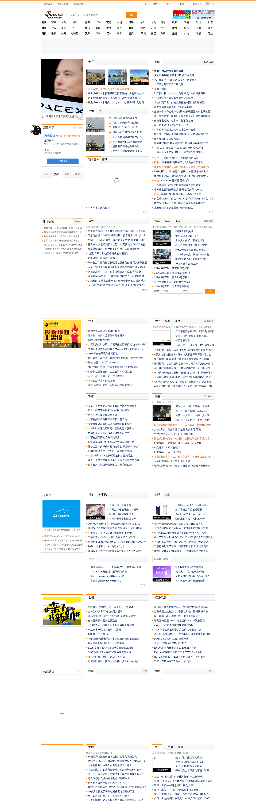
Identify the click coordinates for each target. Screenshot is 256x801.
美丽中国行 (160, 88)
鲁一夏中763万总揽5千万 (132, 280)
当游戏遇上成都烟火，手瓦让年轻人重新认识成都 (181, 611)
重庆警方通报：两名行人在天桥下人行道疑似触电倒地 (117, 189)
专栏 (142, 22)
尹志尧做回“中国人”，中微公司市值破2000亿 (185, 798)
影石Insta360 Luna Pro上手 (190, 514)
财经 (157, 320)
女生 (156, 429)
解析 (201, 227)
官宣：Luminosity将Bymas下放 (108, 576)
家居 (153, 33)
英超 (108, 22)
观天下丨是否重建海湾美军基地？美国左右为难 (113, 460)
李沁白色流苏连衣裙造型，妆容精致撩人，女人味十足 (117, 761)
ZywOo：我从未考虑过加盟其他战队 (174, 625)
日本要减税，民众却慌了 (101, 203)
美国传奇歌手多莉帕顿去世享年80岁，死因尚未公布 (116, 349)
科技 (91, 494)
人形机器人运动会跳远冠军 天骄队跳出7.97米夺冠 (181, 541)
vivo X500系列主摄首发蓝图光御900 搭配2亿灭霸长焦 (183, 537)
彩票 (163, 33)
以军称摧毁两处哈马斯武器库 (104, 437)
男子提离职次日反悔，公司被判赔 (106, 643)
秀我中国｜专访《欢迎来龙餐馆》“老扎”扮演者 (113, 367)
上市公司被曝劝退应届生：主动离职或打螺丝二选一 (182, 528)
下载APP (156, 327)
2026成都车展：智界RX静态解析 (172, 277)
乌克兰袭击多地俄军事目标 (102, 414)
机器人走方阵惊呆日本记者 (127, 131)
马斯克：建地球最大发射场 (123, 509)
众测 (63, 33)
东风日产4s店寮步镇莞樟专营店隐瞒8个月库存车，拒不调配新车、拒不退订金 (79, 144)
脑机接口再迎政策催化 (121, 514)
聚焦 (156, 424)
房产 (157, 747)
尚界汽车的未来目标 (99, 207)
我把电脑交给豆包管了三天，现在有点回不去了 (179, 523)
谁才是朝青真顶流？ (193, 757)
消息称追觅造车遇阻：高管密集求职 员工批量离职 (181, 546)
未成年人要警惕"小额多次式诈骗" (106, 193)
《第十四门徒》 (173, 452)
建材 (179, 753)
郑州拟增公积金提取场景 (174, 465)
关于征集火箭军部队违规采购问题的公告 (110, 423)
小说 (164, 402)
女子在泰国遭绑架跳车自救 (127, 137)
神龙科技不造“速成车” (187, 263)
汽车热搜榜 (208, 221)
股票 (53, 28)
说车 (186, 227)
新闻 (157, 61)
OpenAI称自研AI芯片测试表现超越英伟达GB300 (114, 523)
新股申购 (184, 327)
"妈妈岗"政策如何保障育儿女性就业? (108, 184)
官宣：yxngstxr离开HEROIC (106, 580)
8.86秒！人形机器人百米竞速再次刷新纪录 (111, 625)
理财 (177, 320)
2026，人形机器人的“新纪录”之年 (106, 546)
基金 (63, 28)
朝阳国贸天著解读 (192, 766)
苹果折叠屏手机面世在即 (122, 518)
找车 (177, 220)
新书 (156, 456)
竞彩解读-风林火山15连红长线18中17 (108, 276)
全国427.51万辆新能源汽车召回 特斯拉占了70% (180, 532)
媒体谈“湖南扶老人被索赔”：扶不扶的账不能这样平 (182, 143)
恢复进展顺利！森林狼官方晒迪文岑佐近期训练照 (115, 271)
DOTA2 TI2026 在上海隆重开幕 (171, 638)
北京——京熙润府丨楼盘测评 (177, 785)
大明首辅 (165, 434)
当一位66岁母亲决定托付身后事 (171, 125)
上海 (198, 28)
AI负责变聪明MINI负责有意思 (191, 245)
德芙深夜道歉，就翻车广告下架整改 (173, 120)
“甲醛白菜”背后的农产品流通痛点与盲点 (109, 652)
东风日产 (48, 140)
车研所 (47, 495)
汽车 (156, 194)
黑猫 (198, 22)
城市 (186, 28)
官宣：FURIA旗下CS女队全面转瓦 (173, 661)
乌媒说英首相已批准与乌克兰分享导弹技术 (111, 442)
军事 (53, 22)
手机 (53, 33)
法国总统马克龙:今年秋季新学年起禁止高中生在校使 (116, 175)
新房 (154, 753)
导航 (210, 33)
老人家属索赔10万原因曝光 (127, 141)
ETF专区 (208, 327)
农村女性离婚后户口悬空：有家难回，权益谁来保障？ (117, 787)
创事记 (75, 33)
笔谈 (198, 429)
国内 (63, 22)
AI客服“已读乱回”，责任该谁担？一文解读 (110, 607)
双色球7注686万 (136, 285)
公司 (156, 798)
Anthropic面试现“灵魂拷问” (175, 180)
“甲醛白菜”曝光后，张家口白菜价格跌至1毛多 (179, 147)
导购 (181, 227)
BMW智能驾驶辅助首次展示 (190, 250)
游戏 (91, 559)
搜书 (210, 396)
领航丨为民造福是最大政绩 (168, 70)
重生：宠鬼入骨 (168, 429)
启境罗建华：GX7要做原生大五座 (172, 281)
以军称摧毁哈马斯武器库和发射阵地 (107, 419)
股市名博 (166, 327)
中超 (119, 22)
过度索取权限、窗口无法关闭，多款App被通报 (113, 661)
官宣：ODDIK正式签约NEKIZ (170, 643)
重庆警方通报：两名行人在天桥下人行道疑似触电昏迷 (183, 116)
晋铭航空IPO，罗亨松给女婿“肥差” (191, 176)
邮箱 (186, 33)
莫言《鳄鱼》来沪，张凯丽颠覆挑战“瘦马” (111, 385)
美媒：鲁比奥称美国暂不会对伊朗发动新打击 (112, 405)
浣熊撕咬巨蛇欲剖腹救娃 (126, 146)
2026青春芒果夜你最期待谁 (103, 353)
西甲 (98, 227)
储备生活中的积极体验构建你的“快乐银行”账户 (113, 446)
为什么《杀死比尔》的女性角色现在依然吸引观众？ (116, 774)
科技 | (157, 180)
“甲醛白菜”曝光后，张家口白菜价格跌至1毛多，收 (115, 198)
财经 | (157, 157)
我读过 (170, 402)
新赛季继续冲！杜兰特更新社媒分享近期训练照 (113, 249)
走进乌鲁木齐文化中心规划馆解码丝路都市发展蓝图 (182, 111)
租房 (159, 753)
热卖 (56, 174)
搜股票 (210, 321)
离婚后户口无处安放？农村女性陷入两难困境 (112, 756)
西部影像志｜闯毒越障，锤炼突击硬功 (108, 433)
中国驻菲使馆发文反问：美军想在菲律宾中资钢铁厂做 (117, 180)
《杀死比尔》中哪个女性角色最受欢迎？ (110, 765)
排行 (118, 227)
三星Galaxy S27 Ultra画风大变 (192, 505)
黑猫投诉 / (49, 135)
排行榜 (155, 227)
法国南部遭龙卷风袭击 (125, 118)
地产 (164, 753)
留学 (142, 28)
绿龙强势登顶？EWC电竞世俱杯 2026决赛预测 (179, 620)
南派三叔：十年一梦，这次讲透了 (106, 376)
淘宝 (77, 174)
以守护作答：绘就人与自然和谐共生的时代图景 (179, 93)
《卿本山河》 (172, 447)
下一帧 (80, 127)
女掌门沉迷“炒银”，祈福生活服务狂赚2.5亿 (184, 794)
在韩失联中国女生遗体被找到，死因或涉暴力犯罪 (181, 134)
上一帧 (75, 127)
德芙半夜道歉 (182, 340)
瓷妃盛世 (175, 461)
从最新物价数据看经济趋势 (102, 98)
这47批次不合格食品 (199, 465)
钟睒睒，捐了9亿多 (98, 634)
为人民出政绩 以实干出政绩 (169, 75)
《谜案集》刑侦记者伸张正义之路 (183, 443)
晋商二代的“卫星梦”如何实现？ (192, 335)
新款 (67, 174)
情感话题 (90, 753)
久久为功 (190, 75)
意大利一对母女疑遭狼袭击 (127, 150)
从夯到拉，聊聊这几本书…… (104, 258)
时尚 (98, 28)
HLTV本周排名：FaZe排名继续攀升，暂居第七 (179, 656)
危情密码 (188, 434)
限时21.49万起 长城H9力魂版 (191, 259)
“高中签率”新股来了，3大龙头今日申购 (182, 162)
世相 (91, 597)
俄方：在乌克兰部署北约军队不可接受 (108, 410)
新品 (156, 776)
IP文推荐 (159, 443)
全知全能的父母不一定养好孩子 (192, 576)
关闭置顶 (209, 4)
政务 (210, 28)
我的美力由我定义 (103, 753)
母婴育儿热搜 (161, 559)
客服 (198, 33)
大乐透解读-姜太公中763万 (102, 280)
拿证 (177, 766)
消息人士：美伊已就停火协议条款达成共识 (111, 88)
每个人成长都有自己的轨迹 (190, 580)
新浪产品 (48, 127)
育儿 (119, 28)
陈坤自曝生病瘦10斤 (99, 339)
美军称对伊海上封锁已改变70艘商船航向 (110, 464)
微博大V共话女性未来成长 (189, 571)
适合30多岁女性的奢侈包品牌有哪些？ (109, 778)
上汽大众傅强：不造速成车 (190, 240)
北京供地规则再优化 (193, 761)
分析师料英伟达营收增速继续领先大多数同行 (178, 185)
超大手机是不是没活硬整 (188, 509)
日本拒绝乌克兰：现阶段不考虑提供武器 (110, 451)
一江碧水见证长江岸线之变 (168, 84)
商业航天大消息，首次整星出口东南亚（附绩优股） (182, 166)
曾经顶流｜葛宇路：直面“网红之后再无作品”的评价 (115, 358)
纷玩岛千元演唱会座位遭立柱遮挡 (116, 537)
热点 (177, 757)
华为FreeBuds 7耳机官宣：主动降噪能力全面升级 (181, 550)
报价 (98, 33)
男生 (156, 434)
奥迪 (45, 150)
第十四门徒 (177, 434)
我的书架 (156, 402)
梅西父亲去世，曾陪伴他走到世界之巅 (62, 236)
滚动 (123, 159)
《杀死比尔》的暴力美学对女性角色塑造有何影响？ (116, 769)
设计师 (185, 753)
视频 (91, 110)
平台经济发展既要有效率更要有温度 (173, 98)
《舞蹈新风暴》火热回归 (101, 380)
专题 (153, 22)
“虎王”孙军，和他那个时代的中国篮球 (108, 253)
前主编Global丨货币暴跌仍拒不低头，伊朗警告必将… (117, 93)
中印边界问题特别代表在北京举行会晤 (175, 129)
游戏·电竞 (160, 597)
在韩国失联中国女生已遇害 (102, 620)
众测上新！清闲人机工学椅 (190, 518)
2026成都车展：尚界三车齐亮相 (171, 286)
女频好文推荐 (161, 461)
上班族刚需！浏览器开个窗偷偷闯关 (173, 207)
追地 (156, 781)
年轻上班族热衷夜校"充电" (102, 166)
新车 (119, 33)
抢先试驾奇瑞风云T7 (186, 235)
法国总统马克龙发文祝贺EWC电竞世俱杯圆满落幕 (181, 607)
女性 (108, 28)
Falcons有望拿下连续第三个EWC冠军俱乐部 (178, 652)
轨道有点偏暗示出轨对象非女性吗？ (107, 782)
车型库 (170, 227)
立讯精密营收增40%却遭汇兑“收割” (194, 331)
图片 (211, 227)
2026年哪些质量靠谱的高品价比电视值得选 (177, 629)
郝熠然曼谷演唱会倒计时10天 (104, 330)
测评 (156, 785)
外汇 (74, 28)
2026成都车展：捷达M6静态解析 (172, 272)
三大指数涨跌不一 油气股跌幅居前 (179, 157)
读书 (163, 28)
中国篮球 (110, 227)
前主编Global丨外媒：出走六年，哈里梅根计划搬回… (117, 102)
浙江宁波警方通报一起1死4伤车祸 (106, 656)
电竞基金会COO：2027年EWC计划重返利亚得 (116, 567)
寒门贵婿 (185, 461)
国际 (74, 22)
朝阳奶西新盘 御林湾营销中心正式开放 (182, 776)
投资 (210, 22)
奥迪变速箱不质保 (51, 153)
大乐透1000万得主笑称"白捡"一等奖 (107, 285)
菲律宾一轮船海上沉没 (125, 127)
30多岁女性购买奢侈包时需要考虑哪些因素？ (112, 791)
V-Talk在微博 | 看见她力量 (189, 567)
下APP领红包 (137, 276)
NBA (98, 22)
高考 (153, 28)
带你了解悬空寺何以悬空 (126, 122)
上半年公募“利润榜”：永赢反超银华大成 (186, 171)
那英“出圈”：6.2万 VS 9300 (103, 362)
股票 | (157, 162)
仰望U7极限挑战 (184, 231)
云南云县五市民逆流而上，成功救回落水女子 (178, 152)
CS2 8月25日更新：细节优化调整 (109, 571)
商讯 (91, 670)
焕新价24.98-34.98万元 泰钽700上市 (181, 194)
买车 (108, 33)
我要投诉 (62, 161)
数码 (157, 494)
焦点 (177, 761)
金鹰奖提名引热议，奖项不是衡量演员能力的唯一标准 (117, 344)
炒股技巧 (193, 327)
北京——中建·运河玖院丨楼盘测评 (180, 789)
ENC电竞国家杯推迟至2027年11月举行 (175, 647)
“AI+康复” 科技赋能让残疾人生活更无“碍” (176, 79)
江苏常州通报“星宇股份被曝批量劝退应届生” (112, 616)
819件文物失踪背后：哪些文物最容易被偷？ (112, 647)
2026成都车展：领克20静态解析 (171, 268)
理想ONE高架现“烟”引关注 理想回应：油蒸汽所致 (115, 528)
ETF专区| (159, 171)
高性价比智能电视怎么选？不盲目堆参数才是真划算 (182, 634)
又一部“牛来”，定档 (98, 171)
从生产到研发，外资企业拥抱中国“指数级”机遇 (179, 102)
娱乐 (91, 320)
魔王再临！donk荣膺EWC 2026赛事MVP (176, 616)
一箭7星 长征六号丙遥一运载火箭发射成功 (111, 428)
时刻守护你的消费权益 (67, 136)
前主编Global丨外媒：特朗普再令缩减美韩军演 (179, 203)
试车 (191, 227)
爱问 (211, 671)
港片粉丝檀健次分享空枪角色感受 (106, 335)
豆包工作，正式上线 (120, 505)
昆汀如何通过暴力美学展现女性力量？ (108, 795)
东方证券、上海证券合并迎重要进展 (194, 345)
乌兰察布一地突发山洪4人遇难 (104, 629)
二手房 (142, 33)
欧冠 (103, 227)
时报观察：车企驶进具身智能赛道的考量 (110, 532)
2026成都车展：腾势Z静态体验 (192, 254)
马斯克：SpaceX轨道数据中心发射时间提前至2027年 (117, 541)
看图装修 (172, 753)
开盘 (177, 770)
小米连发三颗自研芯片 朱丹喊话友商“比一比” (178, 189)
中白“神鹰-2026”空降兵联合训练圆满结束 (110, 455)
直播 (186, 22)
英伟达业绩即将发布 (129, 98)
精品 (163, 22)
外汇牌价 (175, 327)
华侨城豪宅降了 (162, 176)
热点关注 (48, 671)
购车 (167, 220)
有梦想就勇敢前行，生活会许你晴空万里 (110, 371)
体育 (91, 220)
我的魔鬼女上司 (187, 429)
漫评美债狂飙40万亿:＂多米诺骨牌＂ (174, 107)
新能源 (163, 227)
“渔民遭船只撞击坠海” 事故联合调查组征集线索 (113, 638)
